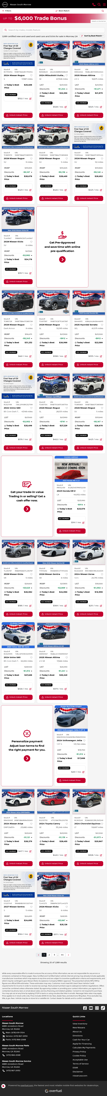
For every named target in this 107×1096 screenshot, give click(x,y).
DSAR (75, 1067)
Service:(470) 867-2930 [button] (17, 1036)
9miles (29, 162)
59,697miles (97, 827)
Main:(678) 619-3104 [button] (15, 1032)
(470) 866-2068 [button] (13, 1055)
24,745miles (97, 578)
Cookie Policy (79, 1056)
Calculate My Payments (84, 1047)
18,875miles (97, 79)
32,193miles (62, 328)
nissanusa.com (80, 1076)
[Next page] (68, 955)
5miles (64, 162)
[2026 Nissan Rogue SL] (53, 303)
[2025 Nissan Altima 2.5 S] (88, 53)
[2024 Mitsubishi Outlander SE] (53, 53)
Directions (78, 1036)
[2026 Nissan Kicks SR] (18, 552)
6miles (29, 245)
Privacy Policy (79, 1052)
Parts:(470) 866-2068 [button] (16, 1039)
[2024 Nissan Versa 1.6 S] (88, 552)
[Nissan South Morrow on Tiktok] (102, 1007)
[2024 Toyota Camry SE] (53, 801)
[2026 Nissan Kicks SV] (18, 219)
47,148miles (27, 411)
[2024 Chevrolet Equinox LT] (88, 801)
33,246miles (62, 827)
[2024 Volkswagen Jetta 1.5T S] (71, 718)
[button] (94, 4)
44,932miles (80, 494)
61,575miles (97, 328)
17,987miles (27, 79)
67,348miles (62, 79)
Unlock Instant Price (18, 115)
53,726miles (80, 744)
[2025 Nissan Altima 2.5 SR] (53, 635)
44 (62, 955)
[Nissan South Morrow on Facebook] (84, 1007)
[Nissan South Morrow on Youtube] (90, 1007)
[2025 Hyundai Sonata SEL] (88, 303)
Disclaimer (78, 1072)
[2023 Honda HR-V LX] (71, 469)
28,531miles (62, 411)
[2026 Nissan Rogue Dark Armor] (18, 303)
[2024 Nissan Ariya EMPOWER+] (18, 801)
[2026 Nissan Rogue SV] (18, 136)
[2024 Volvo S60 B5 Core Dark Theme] (18, 386)
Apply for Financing (82, 1044)
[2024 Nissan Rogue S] (18, 53)
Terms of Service (81, 1064)
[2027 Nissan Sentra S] (18, 885)
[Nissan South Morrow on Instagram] (96, 1007)
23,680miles (26, 827)
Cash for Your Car (81, 1040)
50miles (99, 162)
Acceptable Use (80, 1060)
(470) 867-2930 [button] (13, 1070)
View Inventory (80, 1024)
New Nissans (79, 1027)
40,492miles (27, 661)
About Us (77, 1031)
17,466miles (62, 661)
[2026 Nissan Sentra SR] (53, 552)
